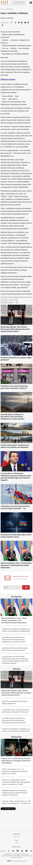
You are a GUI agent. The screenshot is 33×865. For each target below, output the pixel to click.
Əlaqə (16, 840)
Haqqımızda (16, 834)
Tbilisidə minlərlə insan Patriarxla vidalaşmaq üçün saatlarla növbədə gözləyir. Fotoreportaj (14, 793)
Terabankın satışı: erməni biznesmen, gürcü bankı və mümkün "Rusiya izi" (14, 387)
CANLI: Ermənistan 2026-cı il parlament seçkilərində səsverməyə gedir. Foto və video (15, 771)
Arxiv (3, 9)
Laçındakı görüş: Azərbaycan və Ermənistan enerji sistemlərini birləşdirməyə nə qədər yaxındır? (12, 417)
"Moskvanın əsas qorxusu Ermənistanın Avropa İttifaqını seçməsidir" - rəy (15, 507)
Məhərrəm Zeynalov (7, 18)
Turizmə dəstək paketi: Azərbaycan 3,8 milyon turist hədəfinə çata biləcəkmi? (15, 446)
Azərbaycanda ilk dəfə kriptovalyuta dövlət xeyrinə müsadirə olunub (16, 536)
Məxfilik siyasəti (16, 847)
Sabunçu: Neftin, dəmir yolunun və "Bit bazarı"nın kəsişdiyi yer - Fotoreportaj (16, 802)
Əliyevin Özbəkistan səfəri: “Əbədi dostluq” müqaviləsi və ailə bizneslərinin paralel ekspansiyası (16, 565)
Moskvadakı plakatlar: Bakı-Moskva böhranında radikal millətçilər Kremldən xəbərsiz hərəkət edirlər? (15, 329)
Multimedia (16, 737)
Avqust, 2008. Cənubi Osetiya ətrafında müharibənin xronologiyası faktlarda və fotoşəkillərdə (16, 761)
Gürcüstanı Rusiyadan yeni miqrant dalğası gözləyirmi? (16, 359)
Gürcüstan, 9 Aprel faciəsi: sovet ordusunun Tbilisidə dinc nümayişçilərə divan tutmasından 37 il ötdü (16, 782)
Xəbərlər (16, 669)
